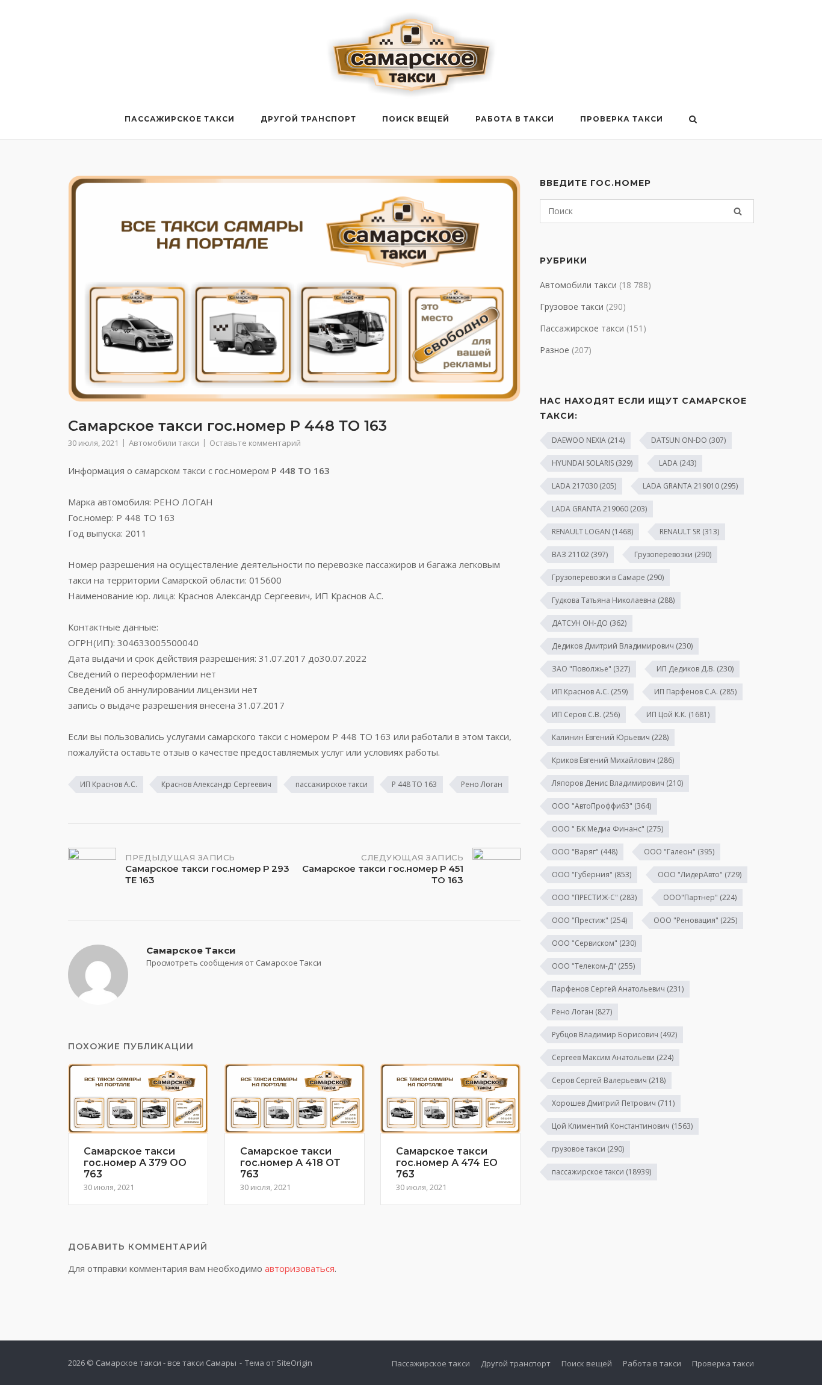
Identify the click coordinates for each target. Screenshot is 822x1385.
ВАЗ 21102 (580, 554)
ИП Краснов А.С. (108, 784)
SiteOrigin (294, 1362)
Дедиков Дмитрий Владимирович (622, 646)
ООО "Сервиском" (594, 943)
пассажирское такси (331, 784)
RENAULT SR (689, 531)
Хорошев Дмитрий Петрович (613, 1103)
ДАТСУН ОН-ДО (589, 623)
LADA (677, 463)
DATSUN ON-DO (688, 440)
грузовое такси (588, 1149)
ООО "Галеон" (679, 852)
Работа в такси (514, 118)
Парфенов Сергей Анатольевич (618, 989)
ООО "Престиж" (589, 920)
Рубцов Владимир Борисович (614, 1034)
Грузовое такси (572, 306)
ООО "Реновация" (695, 920)
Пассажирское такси (180, 118)
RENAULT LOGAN (592, 531)
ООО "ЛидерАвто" (699, 874)
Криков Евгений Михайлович (613, 760)
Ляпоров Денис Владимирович (617, 783)
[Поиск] (738, 211)
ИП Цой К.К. (677, 714)
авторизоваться (300, 1268)
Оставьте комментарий (255, 442)
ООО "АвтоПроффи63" (601, 806)
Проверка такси (621, 118)
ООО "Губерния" (591, 874)
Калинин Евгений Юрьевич (610, 737)
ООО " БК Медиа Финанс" (607, 829)
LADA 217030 (584, 486)
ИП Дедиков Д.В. (695, 669)
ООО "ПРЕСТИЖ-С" (594, 897)
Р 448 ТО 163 (414, 784)
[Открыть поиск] (693, 120)
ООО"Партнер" (700, 897)
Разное (554, 350)
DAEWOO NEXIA (588, 440)
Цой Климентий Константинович (622, 1126)
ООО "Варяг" (584, 852)
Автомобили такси (164, 442)
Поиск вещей (416, 118)
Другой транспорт (308, 118)
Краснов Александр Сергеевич (216, 784)
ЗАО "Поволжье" (591, 669)
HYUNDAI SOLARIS (592, 463)
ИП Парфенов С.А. (695, 691)
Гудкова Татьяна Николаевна (613, 600)
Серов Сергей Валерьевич (609, 1080)
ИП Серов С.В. (586, 714)
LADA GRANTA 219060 (599, 509)
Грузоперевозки (672, 554)
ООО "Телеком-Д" (593, 966)
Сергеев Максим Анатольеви (612, 1057)
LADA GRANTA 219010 (690, 486)
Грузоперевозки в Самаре (608, 577)
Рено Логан (481, 784)
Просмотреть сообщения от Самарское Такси (233, 962)
